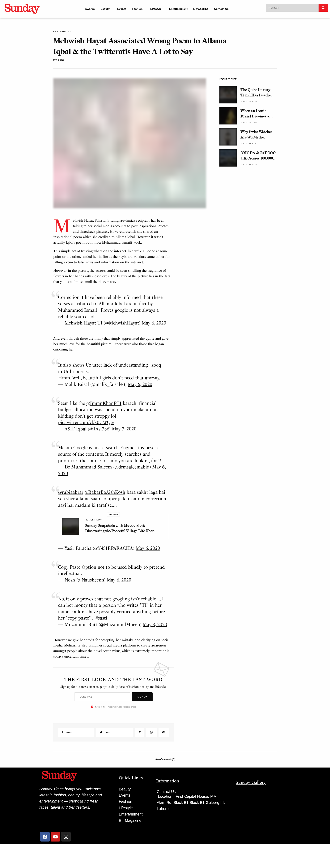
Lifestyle (156, 8)
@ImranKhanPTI (103, 403)
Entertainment (181, 8)
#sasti (101, 618)
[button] (104, 9)
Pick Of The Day (62, 32)
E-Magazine (203, 8)
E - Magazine (130, 820)
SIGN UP (142, 696)
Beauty (102, 8)
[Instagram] (66, 837)
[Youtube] (55, 837)
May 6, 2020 (154, 323)
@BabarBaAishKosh (105, 492)
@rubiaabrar (70, 492)
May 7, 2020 (124, 429)
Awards (87, 8)
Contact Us (224, 8)
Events (120, 8)
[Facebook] (45, 837)
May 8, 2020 (155, 624)
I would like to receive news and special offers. (115, 707)
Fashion (136, 8)
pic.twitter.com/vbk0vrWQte (86, 422)
